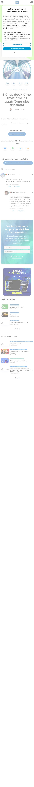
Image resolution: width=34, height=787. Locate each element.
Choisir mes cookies (17, 44)
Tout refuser (17, 52)
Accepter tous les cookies (17, 48)
